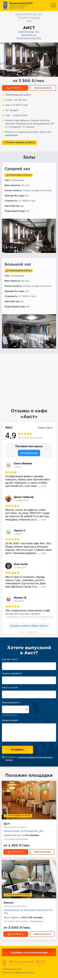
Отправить (17, 750)
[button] (4, 60)
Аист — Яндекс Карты (29, 632)
